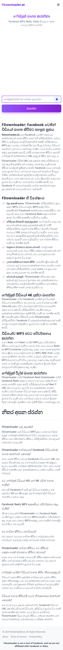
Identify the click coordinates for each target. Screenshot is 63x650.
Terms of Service (19, 636)
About (5, 636)
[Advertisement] (31, 61)
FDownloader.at (13, 5)
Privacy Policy (35, 636)
